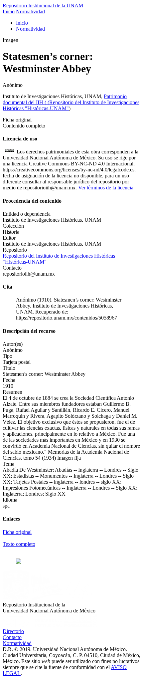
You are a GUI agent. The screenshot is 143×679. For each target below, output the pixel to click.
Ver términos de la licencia (105, 187)
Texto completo (19, 544)
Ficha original (17, 532)
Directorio (13, 631)
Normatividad (30, 11)
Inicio (9, 11)
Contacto (12, 637)
